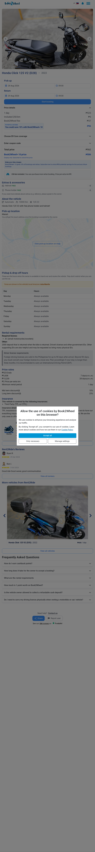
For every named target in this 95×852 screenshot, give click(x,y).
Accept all (47, 435)
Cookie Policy (67, 430)
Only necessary (32, 441)
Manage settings (62, 441)
